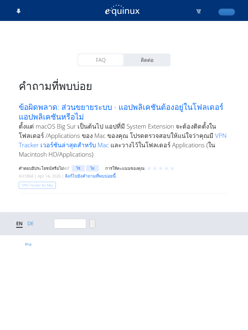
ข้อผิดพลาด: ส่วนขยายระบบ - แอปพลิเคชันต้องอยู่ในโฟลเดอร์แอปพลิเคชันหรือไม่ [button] (121, 111)
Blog (28, 244)
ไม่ (92, 168)
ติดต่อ (147, 59)
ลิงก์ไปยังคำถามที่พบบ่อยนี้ (90, 176)
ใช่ (78, 168)
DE (30, 223)
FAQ (101, 59)
